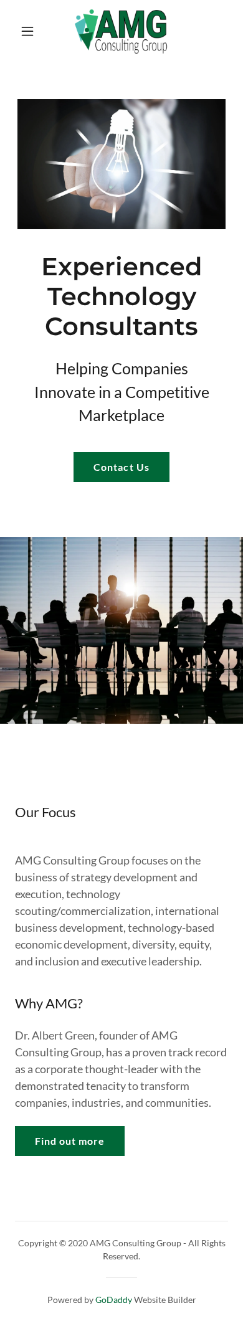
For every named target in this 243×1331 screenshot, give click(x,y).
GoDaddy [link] (113, 1299)
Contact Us (121, 467)
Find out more (70, 1141)
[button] (28, 31)
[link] (121, 31)
